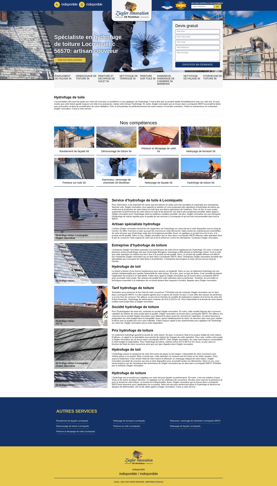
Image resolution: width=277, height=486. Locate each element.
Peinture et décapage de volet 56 (106, 79)
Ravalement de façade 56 (63, 77)
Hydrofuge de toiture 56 (212, 77)
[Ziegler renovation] (138, 457)
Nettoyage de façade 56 (192, 77)
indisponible (69, 4)
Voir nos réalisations (70, 60)
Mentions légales (154, 482)
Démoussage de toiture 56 (86, 77)
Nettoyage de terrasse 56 (129, 77)
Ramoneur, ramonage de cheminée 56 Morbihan (166, 80)
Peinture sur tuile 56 (148, 77)
